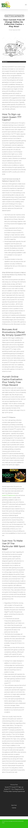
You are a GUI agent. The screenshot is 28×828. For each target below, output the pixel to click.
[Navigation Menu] (26, 4)
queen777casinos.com (8, 495)
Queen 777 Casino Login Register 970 (14, 15)
